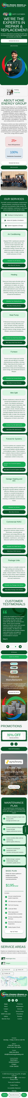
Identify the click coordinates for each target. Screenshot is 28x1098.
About (5, 1006)
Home (6, 1004)
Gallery (6, 1016)
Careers (20, 1019)
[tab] (14, 215)
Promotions (20, 1014)
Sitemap (14, 1090)
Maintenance (19, 1006)
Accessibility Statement (14, 1088)
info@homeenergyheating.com (14, 1054)
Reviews (19, 1016)
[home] (13, 5)
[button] (24, 1095)
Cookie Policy (14, 1085)
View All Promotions (14, 748)
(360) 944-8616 (14, 1052)
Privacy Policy (14, 1079)
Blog (6, 1011)
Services (19, 1009)
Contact (6, 1009)
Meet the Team (6, 1019)
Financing (19, 1004)
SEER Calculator (6, 1014)
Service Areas (20, 1011)
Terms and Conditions (14, 1082)
